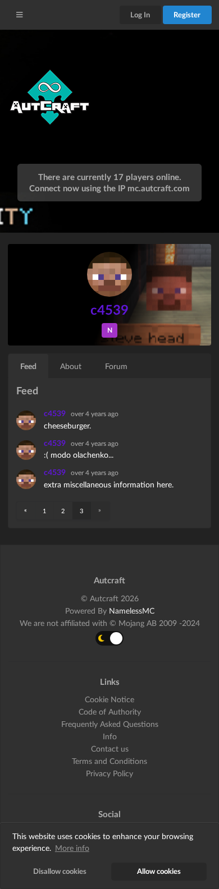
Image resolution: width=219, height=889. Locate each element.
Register (187, 14)
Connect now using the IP (109, 188)
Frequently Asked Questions (109, 724)
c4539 (55, 413)
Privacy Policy (109, 773)
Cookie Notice (109, 699)
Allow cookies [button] (159, 871)
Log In (140, 14)
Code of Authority (110, 711)
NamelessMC (131, 610)
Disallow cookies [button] (59, 871)
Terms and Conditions (109, 761)
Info (110, 736)
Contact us (110, 748)
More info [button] (72, 848)
